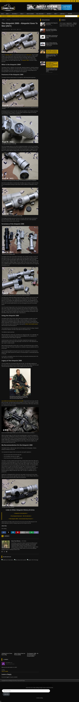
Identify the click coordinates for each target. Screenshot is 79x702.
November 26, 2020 (50, 31)
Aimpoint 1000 (8, 54)
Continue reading (39, 697)
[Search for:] (71, 16)
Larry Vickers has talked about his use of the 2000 (12, 400)
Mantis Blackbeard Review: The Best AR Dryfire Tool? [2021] (52, 67)
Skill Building (39, 13)
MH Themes (23, 680)
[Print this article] (27, 532)
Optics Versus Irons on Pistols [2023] (19, 654)
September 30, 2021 (6, 29)
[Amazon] (78, 1)
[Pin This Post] (17, 532)
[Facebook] (71, 1)
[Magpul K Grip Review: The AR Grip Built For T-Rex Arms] (42, 51)
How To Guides (30, 13)
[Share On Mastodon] (36, 532)
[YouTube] (75, 1)
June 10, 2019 (49, 58)
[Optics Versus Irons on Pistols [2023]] (20, 605)
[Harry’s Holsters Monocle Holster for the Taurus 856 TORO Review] (42, 44)
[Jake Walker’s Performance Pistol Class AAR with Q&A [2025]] (42, 37)
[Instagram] (73, 1)
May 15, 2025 (49, 39)
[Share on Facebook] (4, 532)
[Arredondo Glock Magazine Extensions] (42, 24)
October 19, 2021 (49, 72)
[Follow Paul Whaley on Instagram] (4, 551)
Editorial (14, 13)
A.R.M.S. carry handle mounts (31, 324)
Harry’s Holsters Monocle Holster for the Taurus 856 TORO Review (52, 44)
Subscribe (6, 694)
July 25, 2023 (49, 46)
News (7, 13)
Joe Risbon (8, 662)
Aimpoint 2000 (25, 60)
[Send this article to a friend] (22, 532)
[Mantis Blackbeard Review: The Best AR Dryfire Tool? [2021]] (42, 63)
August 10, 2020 (49, 25)
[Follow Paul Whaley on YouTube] (6, 551)
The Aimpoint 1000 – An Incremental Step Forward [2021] (32, 655)
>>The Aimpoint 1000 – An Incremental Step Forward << (20, 518)
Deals (21, 13)
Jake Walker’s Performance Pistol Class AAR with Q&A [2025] (52, 36)
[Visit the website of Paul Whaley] (2, 551)
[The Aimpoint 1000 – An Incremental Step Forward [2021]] (33, 605)
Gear (55, 13)
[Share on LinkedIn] (13, 532)
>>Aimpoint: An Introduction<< (21, 513)
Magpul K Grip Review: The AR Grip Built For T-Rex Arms (52, 53)
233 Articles (24, 540)
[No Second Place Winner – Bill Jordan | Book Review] (42, 30)
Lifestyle (62, 13)
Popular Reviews (46, 19)
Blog (2, 13)
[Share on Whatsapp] (31, 532)
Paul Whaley (14, 29)
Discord (70, 13)
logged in (8, 677)
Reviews (49, 13)
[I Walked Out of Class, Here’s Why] (7, 605)
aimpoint (7, 536)
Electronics (29, 54)
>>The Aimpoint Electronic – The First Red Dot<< (20, 516)
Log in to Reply (5, 671)
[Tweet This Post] (8, 532)
